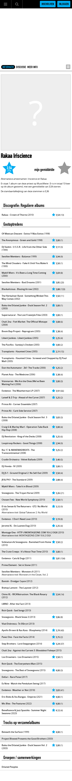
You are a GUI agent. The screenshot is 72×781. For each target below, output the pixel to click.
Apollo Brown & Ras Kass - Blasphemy (21, 630)
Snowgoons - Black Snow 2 (15, 616)
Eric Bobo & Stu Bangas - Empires (19, 696)
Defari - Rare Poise (11, 676)
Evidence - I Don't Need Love (16, 518)
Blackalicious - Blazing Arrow (17, 289)
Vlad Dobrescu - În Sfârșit (15, 623)
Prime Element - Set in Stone (16, 565)
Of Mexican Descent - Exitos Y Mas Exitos (22, 233)
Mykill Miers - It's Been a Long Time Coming (24, 272)
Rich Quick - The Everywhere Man (19, 663)
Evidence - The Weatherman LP (17, 390)
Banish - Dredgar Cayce (14, 581)
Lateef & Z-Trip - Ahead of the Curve (20, 397)
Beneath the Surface (12, 731)
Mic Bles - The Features (13, 703)
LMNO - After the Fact (13, 603)
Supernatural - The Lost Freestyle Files (21, 314)
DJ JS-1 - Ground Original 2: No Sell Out (21, 472)
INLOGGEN (64, 4)
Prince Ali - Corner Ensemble (16, 404)
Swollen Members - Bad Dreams (18, 282)
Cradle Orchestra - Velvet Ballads (19, 459)
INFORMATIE (8, 67)
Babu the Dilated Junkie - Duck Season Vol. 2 (24, 305)
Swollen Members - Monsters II (17, 571)
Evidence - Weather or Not (15, 690)
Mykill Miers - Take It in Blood (17, 486)
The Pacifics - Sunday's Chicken (17, 344)
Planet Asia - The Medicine (15, 374)
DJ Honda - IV (8, 466)
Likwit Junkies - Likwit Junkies (17, 337)
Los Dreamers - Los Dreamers (17, 656)
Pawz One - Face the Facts (15, 636)
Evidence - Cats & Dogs (13, 558)
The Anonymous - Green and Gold (19, 240)
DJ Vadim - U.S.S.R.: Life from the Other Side (24, 246)
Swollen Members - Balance (16, 256)
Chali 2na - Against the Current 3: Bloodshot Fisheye (28, 650)
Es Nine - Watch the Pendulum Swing (20, 683)
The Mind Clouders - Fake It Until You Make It (25, 263)
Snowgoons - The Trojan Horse (17, 492)
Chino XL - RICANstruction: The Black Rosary (24, 594)
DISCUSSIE (21, 67)
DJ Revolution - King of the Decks (18, 436)
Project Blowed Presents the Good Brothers (24, 738)
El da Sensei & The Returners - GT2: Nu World (24, 506)
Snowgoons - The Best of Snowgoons (20, 670)
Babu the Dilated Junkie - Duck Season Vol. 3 (24, 417)
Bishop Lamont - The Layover (17, 587)
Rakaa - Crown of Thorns (14, 214)
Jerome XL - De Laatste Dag (15, 525)
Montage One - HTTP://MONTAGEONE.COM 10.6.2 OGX (29, 532)
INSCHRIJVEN (48, 4)
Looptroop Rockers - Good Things (19, 443)
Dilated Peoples (10, 766)
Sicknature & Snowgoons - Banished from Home (26, 542)
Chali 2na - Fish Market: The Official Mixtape (24, 321)
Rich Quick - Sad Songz (13, 610)
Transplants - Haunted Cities (16, 351)
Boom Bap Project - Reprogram (18, 331)
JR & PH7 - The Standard (14, 479)
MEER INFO (32, 67)
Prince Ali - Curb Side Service (16, 410)
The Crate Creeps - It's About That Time (21, 551)
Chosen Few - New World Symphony (20, 499)
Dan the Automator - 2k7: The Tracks (20, 367)
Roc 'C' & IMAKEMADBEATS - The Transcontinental (18, 451)
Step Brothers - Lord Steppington (18, 643)
